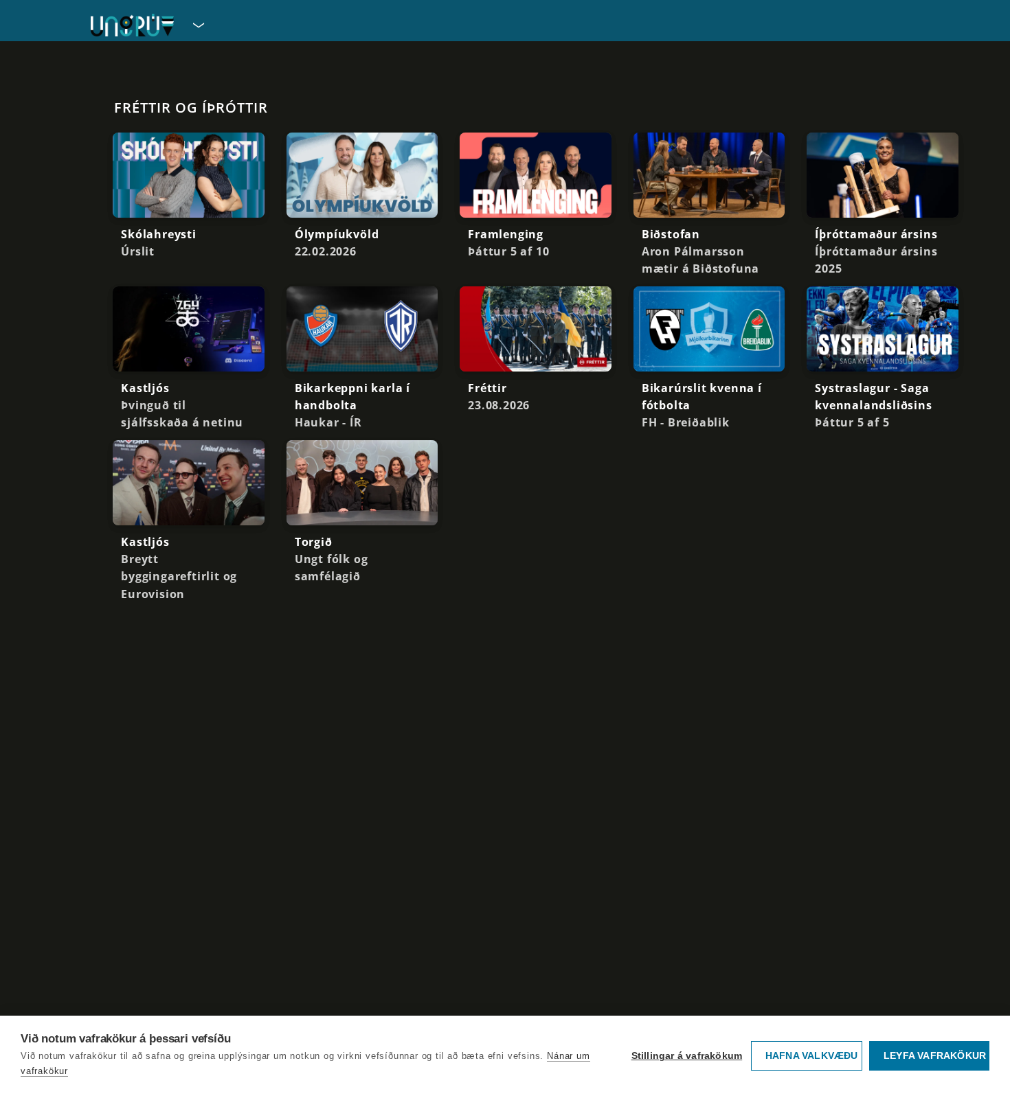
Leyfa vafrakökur (935, 1056)
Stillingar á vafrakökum (687, 1056)
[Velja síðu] (197, 25)
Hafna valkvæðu (811, 1056)
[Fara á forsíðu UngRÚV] (132, 25)
